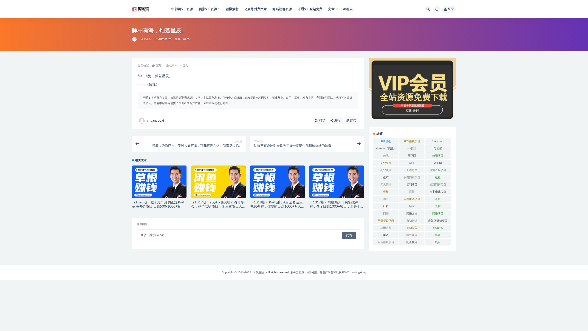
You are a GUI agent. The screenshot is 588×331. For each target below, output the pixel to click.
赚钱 (386, 235)
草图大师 (385, 227)
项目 (438, 242)
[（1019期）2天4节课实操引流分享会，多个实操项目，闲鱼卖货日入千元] (218, 184)
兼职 (386, 155)
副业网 (438, 163)
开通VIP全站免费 (310, 9)
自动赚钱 (411, 220)
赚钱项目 (411, 235)
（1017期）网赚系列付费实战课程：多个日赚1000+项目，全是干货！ (334, 206)
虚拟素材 (232, 9)
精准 (412, 206)
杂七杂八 (146, 39)
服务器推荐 (297, 272)
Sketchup (438, 141)
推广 (386, 177)
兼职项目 (437, 155)
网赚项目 (437, 213)
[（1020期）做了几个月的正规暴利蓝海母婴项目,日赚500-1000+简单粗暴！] (159, 184)
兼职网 (412, 155)
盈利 (438, 199)
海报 (337, 120)
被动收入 (411, 227)
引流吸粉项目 (438, 170)
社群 (386, 206)
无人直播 (385, 184)
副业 (412, 163)
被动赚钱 (437, 227)
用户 (386, 199)
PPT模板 (386, 141)
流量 (412, 191)
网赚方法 (411, 213)
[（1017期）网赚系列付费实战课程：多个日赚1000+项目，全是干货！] (336, 184)
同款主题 (258, 272)
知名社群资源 (282, 9)
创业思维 (385, 163)
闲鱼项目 (411, 242)
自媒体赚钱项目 (437, 220)
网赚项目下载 (386, 220)
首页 (158, 65)
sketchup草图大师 (386, 149)
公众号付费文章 (255, 9)
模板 (386, 191)
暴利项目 (411, 184)
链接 (352, 120)
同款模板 (312, 272)
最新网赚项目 (438, 184)
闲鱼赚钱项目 (386, 242)
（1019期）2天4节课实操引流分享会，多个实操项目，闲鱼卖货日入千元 (218, 206)
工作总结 (411, 170)
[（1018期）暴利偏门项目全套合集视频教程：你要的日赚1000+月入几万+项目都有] (277, 184)
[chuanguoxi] (134, 39)
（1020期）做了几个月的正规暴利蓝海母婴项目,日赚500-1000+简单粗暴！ (158, 206)
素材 (438, 206)
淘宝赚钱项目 (438, 191)
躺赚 (438, 235)
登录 (451, 9)
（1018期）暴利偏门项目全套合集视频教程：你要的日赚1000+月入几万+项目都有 (277, 206)
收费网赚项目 (412, 177)
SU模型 (411, 148)
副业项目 (385, 170)
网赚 (386, 213)
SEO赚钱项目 (412, 141)
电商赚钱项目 (412, 199)
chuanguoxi (155, 120)
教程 (438, 177)
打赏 (321, 120)
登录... (144, 235)
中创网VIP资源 (182, 9)
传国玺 (438, 148)
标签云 (348, 9)
